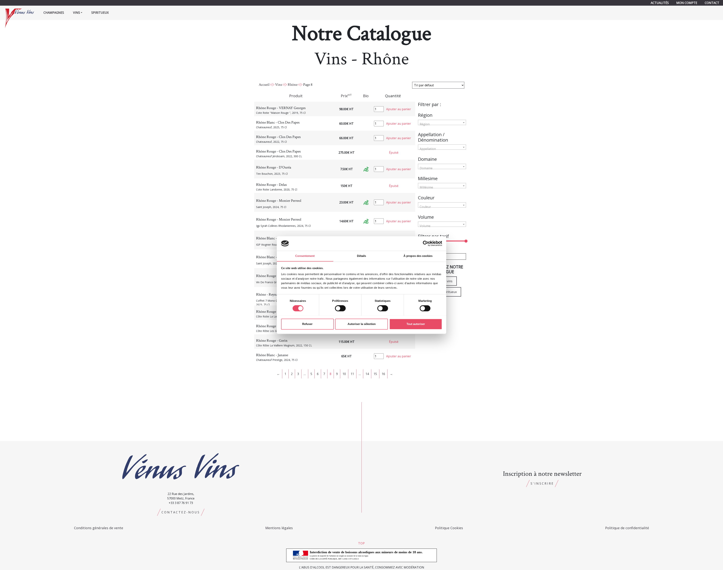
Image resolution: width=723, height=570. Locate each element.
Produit (296, 95)
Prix (346, 95)
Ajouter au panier (398, 109)
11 (352, 374)
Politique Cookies (449, 528)
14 (367, 374)
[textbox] (442, 124)
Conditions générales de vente (98, 528)
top (361, 543)
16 (383, 374)
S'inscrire (542, 483)
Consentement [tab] (305, 255)
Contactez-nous (181, 512)
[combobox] (442, 122)
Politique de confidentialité (627, 528)
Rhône (292, 84)
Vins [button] (76, 13)
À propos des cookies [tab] (417, 255)
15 (375, 374)
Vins (278, 84)
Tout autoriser (415, 324)
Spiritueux (100, 13)
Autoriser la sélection (362, 324)
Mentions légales (279, 528)
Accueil (264, 84)
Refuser (307, 324)
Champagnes (53, 13)
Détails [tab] (361, 255)
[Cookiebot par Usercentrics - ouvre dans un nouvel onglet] (425, 243)
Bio (366, 95)
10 (344, 374)
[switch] (340, 308)
